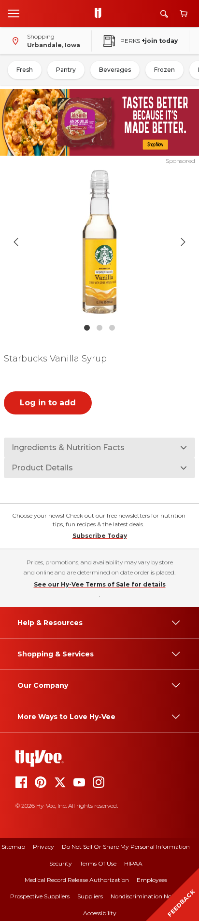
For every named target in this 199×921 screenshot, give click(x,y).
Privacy (43, 846)
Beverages (115, 69)
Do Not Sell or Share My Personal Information (126, 846)
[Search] (164, 13)
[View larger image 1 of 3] (100, 242)
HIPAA (133, 863)
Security (60, 863)
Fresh (24, 69)
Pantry (66, 69)
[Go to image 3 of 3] (112, 328)
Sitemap (13, 846)
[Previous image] (16, 242)
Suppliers (90, 896)
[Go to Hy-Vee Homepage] (100, 13)
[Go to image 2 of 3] (99, 328)
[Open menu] (13, 13)
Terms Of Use (98, 863)
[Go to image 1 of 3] (87, 328)
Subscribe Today (99, 535)
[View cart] (183, 14)
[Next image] (183, 242)
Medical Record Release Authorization (77, 879)
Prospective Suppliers (40, 896)
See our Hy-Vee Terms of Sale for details (100, 584)
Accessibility (99, 913)
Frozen (164, 69)
